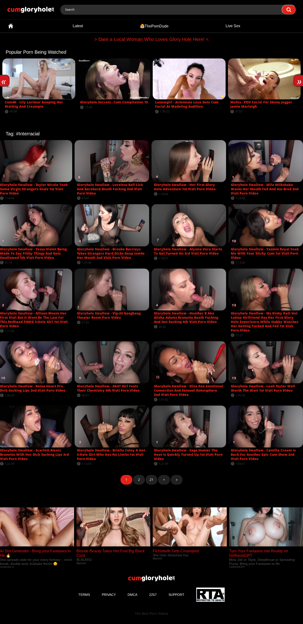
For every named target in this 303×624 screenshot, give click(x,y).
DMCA (132, 595)
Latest (78, 26)
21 (151, 479)
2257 (153, 595)
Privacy (109, 595)
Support (176, 595)
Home (11, 26)
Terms (84, 595)
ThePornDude (157, 26)
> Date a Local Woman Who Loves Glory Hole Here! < (151, 39)
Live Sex (233, 26)
